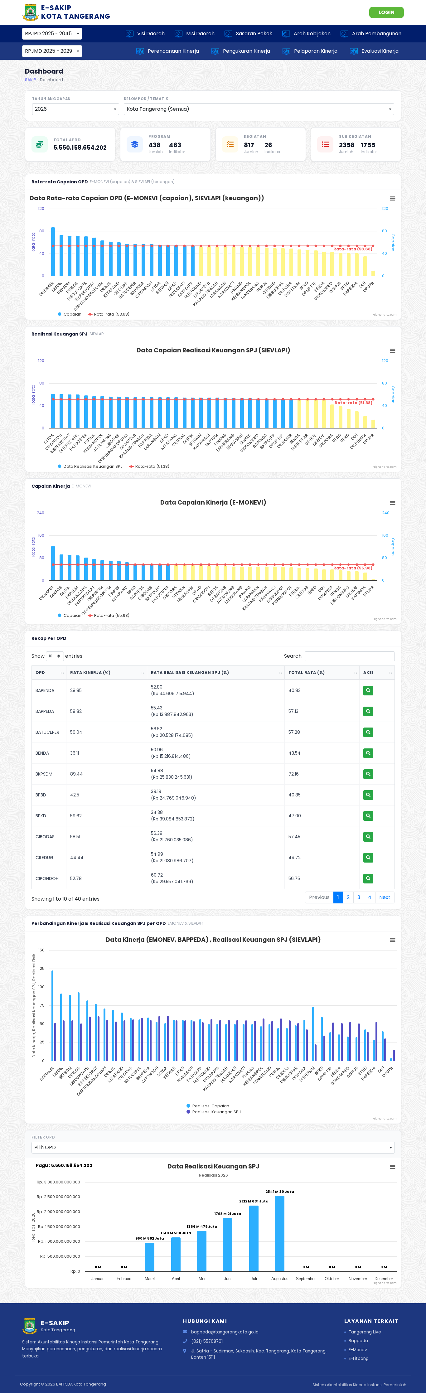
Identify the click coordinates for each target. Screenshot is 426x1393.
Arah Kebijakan (310, 33)
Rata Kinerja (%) (90, 672)
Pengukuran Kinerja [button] (245, 51)
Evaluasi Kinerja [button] (379, 51)
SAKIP (30, 80)
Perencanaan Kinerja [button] (172, 51)
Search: (293, 656)
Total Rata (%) (306, 672)
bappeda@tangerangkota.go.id (225, 1332)
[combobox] (52, 34)
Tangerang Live (365, 1332)
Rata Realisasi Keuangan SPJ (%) (190, 672)
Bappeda (358, 1341)
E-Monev (358, 1350)
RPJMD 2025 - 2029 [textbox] (48, 51)
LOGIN (387, 12)
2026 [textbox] (41, 109)
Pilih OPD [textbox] (45, 1147)
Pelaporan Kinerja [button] (314, 51)
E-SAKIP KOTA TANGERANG (76, 12)
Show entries (56, 656)
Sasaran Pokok (252, 33)
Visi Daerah (149, 33)
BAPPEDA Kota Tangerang (81, 1384)
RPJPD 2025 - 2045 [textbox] (48, 33)
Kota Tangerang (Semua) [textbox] (158, 109)
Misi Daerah (198, 33)
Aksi (368, 672)
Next (384, 897)
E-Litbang (359, 1359)
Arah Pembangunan (374, 33)
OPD (41, 672)
